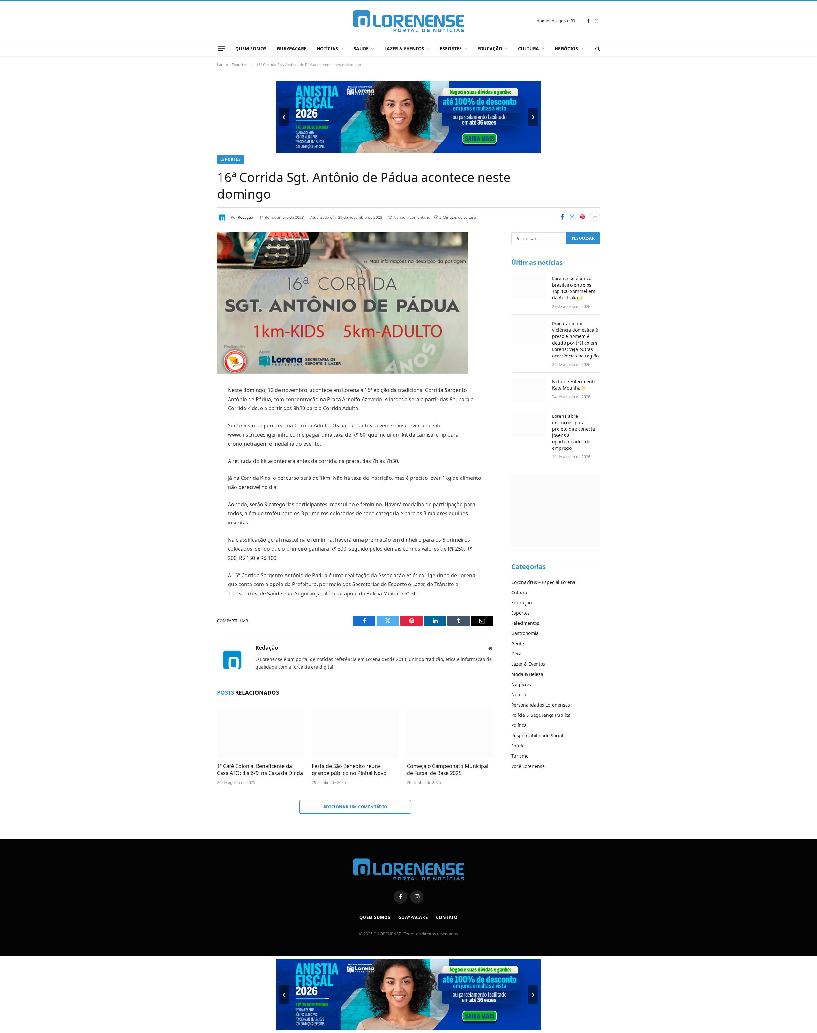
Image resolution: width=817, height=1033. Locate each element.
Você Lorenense (528, 766)
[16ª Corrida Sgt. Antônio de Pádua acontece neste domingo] (342, 372)
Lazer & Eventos (404, 48)
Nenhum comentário (412, 217)
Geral (517, 654)
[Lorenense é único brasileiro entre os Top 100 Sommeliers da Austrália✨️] (528, 287)
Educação (489, 48)
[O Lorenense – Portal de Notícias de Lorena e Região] (408, 21)
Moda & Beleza (527, 674)
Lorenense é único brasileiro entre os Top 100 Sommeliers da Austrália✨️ (573, 288)
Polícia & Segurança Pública (541, 715)
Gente (517, 643)
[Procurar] (597, 49)
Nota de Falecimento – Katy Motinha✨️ (576, 385)
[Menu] (221, 48)
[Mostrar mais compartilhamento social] (595, 217)
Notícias (327, 48)
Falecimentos (525, 623)
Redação (245, 217)
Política (519, 725)
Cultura (528, 48)
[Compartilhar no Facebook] (562, 217)
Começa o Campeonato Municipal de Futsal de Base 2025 (447, 770)
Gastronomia (525, 633)
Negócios (566, 48)
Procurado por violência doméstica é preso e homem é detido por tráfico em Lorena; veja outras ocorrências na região (575, 339)
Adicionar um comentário (355, 807)
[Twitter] (194, 423)
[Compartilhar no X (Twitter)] (572, 217)
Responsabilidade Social (537, 735)
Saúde (361, 48)
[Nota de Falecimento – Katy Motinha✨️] (528, 390)
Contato (447, 917)
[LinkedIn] (194, 439)
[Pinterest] (194, 455)
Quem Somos (250, 48)
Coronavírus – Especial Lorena (543, 582)
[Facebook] (194, 406)
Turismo (519, 756)
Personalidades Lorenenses (540, 705)
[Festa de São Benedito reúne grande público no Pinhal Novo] (355, 733)
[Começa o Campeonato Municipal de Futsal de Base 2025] (450, 733)
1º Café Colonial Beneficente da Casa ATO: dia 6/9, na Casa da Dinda (260, 770)
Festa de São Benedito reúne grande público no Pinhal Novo (349, 770)
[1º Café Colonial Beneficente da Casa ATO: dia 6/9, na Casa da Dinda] (260, 733)
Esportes (451, 48)
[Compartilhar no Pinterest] (582, 217)
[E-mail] (194, 471)
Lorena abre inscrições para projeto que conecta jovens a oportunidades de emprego (573, 432)
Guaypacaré (291, 48)
